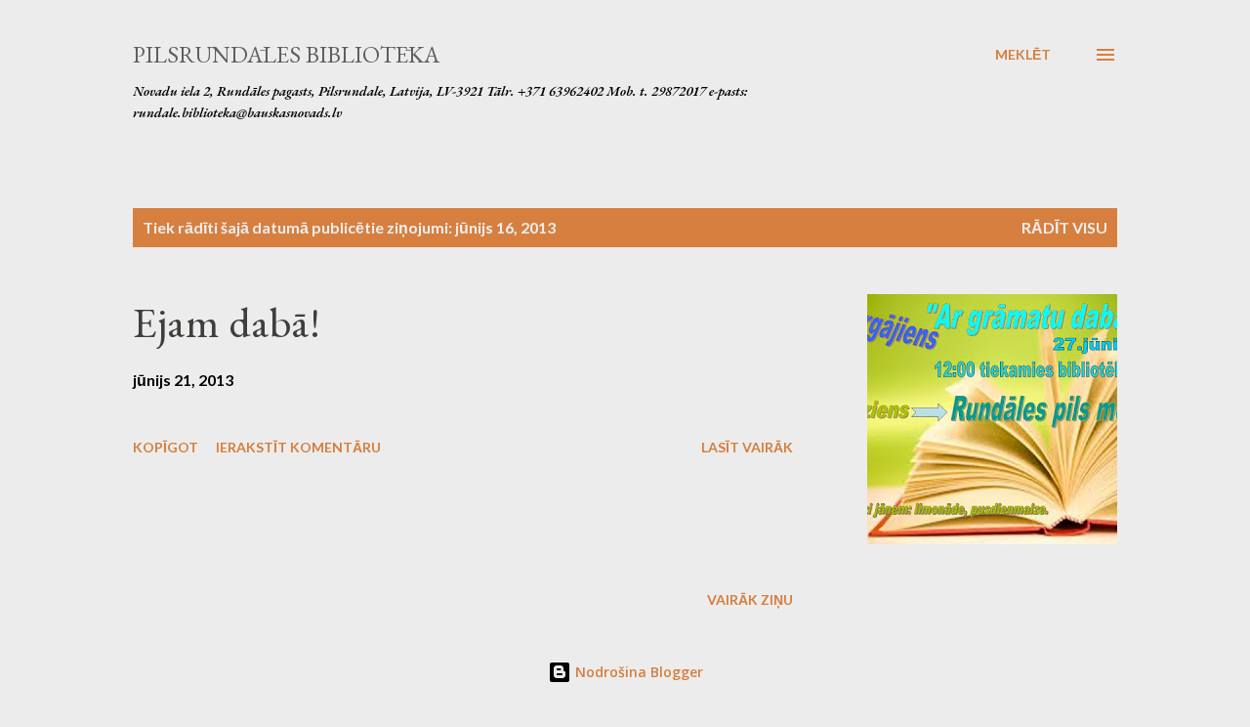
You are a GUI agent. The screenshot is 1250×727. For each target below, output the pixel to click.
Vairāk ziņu (750, 599)
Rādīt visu (1064, 227)
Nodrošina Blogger (637, 672)
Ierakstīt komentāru (298, 447)
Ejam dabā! (226, 322)
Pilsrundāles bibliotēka (286, 54)
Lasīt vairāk (747, 447)
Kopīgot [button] (165, 447)
